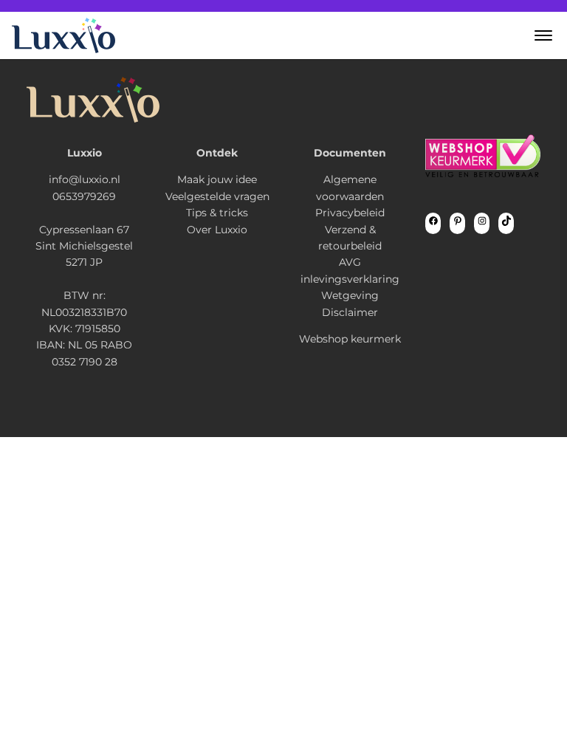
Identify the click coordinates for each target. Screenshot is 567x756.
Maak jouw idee (217, 179)
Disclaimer (350, 312)
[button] (543, 35)
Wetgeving (350, 295)
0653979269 (84, 196)
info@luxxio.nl (84, 179)
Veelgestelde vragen (217, 196)
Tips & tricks (217, 212)
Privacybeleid (350, 212)
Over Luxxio (217, 229)
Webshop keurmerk (350, 339)
